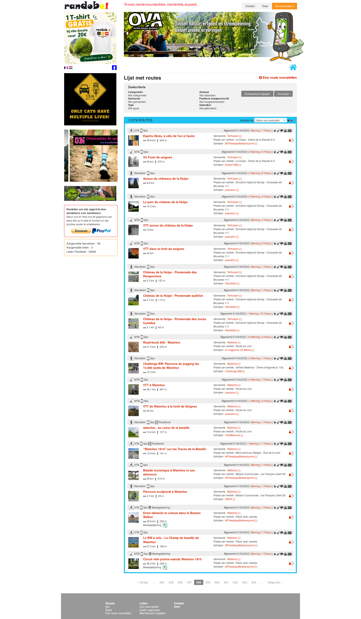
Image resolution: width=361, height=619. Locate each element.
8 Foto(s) (267, 173)
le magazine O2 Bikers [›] (239, 350)
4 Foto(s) (267, 196)
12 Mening (254, 337)
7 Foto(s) (267, 379)
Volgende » (275, 582)
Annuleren (283, 94)
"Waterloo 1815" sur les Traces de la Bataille (174, 449)
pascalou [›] (231, 189)
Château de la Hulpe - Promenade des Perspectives (170, 274)
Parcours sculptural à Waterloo (165, 491)
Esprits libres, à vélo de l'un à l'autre (169, 136)
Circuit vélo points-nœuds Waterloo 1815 (172, 559)
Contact (250, 6)
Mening (255, 130)
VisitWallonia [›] (234, 435)
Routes (110, 603)
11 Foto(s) (266, 443)
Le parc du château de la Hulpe (165, 202)
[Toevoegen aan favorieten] (274, 130)
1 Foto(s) (267, 130)
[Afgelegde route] (278, 130)
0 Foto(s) (267, 151)
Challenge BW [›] (234, 371)
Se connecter (283, 6)
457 (189, 582)
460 (217, 582)
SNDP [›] (230, 499)
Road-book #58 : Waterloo (161, 342)
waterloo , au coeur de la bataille (166, 427)
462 (235, 582)
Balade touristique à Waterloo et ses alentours (169, 472)
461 (226, 582)
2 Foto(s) (267, 243)
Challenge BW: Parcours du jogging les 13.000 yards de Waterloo (171, 366)
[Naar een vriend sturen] (290, 130)
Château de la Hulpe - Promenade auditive (173, 295)
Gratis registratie (150, 610)
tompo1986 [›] (233, 164)
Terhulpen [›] (234, 136)
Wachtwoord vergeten (153, 613)
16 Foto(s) (266, 313)
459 (207, 582)
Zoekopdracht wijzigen (257, 94)
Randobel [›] (232, 283)
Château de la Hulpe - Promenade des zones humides (174, 321)
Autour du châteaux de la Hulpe (165, 178)
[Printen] (285, 130)
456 (180, 582)
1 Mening (253, 313)
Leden (143, 603)
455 (171, 582)
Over (265, 6)
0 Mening (254, 151)
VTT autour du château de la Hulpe (168, 225)
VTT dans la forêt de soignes (163, 249)
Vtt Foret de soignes (157, 157)
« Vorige (142, 582)
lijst (108, 607)
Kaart (109, 610)
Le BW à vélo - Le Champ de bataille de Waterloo (171, 540)
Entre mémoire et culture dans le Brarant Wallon (172, 515)
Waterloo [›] (233, 342)
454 (161, 582)
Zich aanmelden (149, 607)
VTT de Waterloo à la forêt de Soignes (170, 406)
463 (244, 582)
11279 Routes (140, 120)
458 (198, 582)
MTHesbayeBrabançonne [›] (241, 143)
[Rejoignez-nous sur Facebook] (114, 68)
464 (253, 582)
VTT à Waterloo (154, 385)
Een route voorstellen (279, 77)
